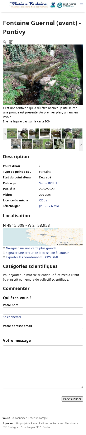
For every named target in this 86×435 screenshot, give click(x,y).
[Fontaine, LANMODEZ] (70, 144)
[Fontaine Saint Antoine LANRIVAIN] (37, 144)
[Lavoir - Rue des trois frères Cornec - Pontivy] (44, 133)
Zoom (5, 42)
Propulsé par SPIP (30, 427)
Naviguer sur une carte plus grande (31, 248)
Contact (47, 427)
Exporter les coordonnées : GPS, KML (32, 257)
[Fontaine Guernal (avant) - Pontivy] (77, 133)
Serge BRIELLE (49, 183)
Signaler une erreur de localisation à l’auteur (37, 253)
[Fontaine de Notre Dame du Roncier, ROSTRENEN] (59, 144)
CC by (43, 200)
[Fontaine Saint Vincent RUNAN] (12, 133)
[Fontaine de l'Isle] (15, 144)
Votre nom (10, 305)
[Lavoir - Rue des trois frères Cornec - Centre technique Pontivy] (55, 133)
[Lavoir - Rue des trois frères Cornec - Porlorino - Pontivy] (34, 133)
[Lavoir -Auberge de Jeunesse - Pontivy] (23, 133)
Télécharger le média (11, 42)
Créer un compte (38, 418)
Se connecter (12, 317)
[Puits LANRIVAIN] (48, 144)
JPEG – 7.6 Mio (49, 206)
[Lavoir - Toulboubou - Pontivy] (66, 133)
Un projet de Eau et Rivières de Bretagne (39, 423)
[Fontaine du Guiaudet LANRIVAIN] (26, 144)
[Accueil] (43, 5)
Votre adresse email (17, 326)
